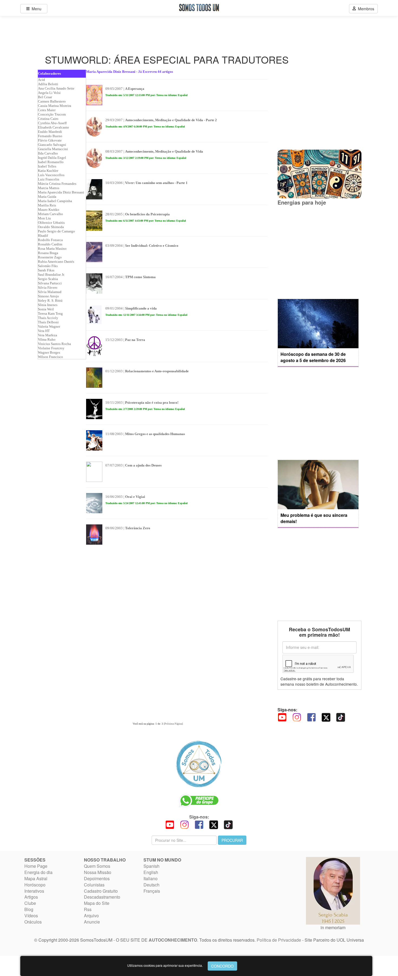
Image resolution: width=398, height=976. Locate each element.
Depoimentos (97, 878)
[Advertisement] (318, 252)
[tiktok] (340, 717)
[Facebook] (311, 717)
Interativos (34, 891)
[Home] (199, 763)
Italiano (150, 878)
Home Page (35, 866)
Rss (88, 909)
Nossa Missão (97, 872)
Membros (365, 8)
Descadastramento (102, 897)
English (150, 872)
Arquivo (91, 915)
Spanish (151, 866)
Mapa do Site (96, 903)
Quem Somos (97, 866)
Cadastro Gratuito (101, 891)
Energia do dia (38, 872)
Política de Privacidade (279, 940)
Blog (28, 909)
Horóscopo (34, 885)
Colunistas (94, 885)
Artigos (31, 897)
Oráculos (33, 922)
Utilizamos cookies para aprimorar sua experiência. (165, 965)
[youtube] (282, 717)
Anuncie (92, 922)
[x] (326, 717)
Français (151, 891)
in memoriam (333, 927)
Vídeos (31, 915)
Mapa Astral (35, 878)
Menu (35, 8)
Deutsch (151, 885)
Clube (30, 903)
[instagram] (296, 717)
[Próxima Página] (173, 723)
